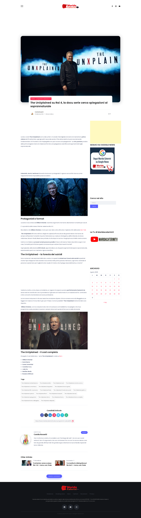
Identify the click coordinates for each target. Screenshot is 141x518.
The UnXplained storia (44, 397)
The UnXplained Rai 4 (41, 393)
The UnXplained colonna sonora (74, 383)
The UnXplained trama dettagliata (30, 400)
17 (92, 290)
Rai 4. (60, 356)
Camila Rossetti (39, 112)
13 (105, 286)
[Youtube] (119, 6)
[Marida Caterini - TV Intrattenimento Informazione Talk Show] (70, 6)
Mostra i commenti (54, 476)
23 (119, 290)
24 (92, 294)
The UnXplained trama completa (74, 397)
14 (110, 286)
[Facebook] (111, 6)
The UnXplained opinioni (27, 393)
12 (101, 286)
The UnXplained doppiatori (46, 386)
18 (97, 290)
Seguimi (84, 432)
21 (110, 290)
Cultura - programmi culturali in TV (41, 98)
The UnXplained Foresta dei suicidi (62, 390)
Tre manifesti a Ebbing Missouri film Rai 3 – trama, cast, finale (76, 464)
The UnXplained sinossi (70, 393)
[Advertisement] (105, 132)
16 (118, 286)
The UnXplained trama (58, 397)
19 (101, 290)
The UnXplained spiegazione (28, 397)
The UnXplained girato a (79, 390)
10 (92, 286)
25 (97, 294)
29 (114, 294)
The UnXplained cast (58, 383)
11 (96, 286)
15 (114, 286)
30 (119, 294)
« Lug (104, 302)
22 (114, 290)
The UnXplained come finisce (28, 386)
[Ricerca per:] (103, 203)
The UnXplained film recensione (29, 390)
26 (101, 294)
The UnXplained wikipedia (47, 400)
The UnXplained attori (45, 383)
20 (105, 290)
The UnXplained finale (45, 390)
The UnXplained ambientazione (29, 383)
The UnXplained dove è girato (62, 386)
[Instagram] (115, 6)
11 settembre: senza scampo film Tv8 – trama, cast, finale (42, 464)
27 (105, 294)
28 (110, 294)
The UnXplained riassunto (55, 393)
